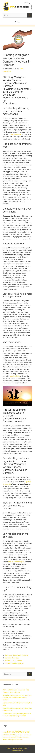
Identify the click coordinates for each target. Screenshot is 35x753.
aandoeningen (15, 376)
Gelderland (17, 655)
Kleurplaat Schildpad (25, 734)
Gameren (8, 655)
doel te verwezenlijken (16, 562)
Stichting (25, 655)
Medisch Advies (6, 737)
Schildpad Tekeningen (16, 737)
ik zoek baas (12, 735)
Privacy (25, 748)
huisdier (5, 735)
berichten (19, 748)
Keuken (18, 734)
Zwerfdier (20, 739)
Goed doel (15, 658)
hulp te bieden (16, 134)
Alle (14, 748)
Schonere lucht (25, 737)
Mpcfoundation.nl (17, 750)
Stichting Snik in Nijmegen (14, 663)
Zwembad (15, 739)
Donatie (8, 658)
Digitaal (5, 732)
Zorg (11, 739)
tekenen (6, 739)
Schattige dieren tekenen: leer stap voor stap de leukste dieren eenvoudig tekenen (17, 697)
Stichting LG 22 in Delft (13, 660)
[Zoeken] (29, 15)
